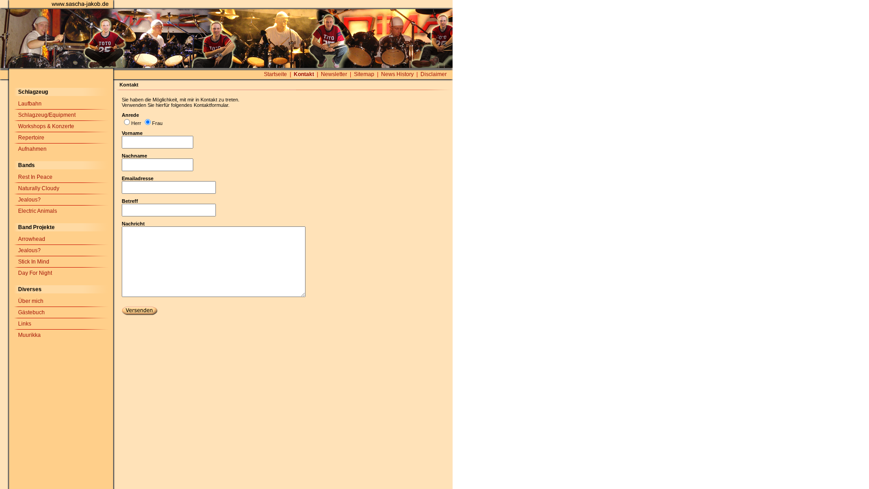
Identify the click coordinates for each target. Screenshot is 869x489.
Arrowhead (31, 239)
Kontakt (303, 74)
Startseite (275, 74)
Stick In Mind (33, 262)
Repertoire (31, 137)
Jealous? (29, 200)
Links (24, 324)
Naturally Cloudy (38, 188)
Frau (157, 123)
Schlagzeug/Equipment (47, 115)
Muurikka (29, 335)
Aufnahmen (32, 149)
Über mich (30, 301)
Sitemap (364, 74)
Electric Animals (37, 211)
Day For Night (35, 273)
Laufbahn (30, 104)
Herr (136, 123)
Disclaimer (433, 74)
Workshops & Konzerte (46, 126)
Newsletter (334, 74)
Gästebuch (31, 312)
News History (397, 74)
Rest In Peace (35, 177)
